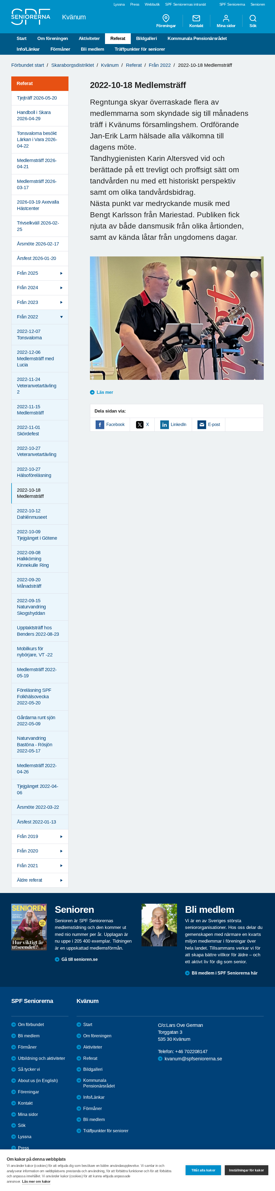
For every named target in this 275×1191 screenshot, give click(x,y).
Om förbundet (31, 1024)
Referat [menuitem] (24, 83)
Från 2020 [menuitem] (27, 851)
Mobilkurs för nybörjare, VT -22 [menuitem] (34, 651)
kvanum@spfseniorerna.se (193, 1058)
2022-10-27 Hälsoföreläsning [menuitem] (34, 472)
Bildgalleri (146, 38)
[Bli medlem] (159, 925)
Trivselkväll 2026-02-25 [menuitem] (38, 226)
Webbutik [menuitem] (152, 4)
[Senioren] (29, 927)
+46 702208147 (191, 1051)
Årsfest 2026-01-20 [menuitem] (36, 258)
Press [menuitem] (134, 4)
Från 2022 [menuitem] (27, 316)
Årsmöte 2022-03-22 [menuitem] (38, 807)
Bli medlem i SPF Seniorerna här (225, 973)
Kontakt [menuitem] (196, 25)
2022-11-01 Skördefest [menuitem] (28, 430)
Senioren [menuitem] (258, 4)
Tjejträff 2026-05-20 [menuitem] (37, 98)
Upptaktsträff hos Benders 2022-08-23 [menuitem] (38, 631)
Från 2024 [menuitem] (27, 287)
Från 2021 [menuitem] (27, 865)
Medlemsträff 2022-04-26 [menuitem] (37, 768)
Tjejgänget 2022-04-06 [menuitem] (37, 789)
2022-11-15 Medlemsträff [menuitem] (30, 410)
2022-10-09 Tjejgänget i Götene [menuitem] (37, 535)
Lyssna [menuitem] (119, 4)
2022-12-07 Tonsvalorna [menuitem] (29, 334)
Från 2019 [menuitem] (27, 836)
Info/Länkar (28, 49)
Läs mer (105, 392)
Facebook (115, 424)
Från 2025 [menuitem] (27, 273)
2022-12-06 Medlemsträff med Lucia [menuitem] (35, 358)
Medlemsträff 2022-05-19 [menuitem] (37, 672)
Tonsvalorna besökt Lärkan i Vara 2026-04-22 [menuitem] (37, 140)
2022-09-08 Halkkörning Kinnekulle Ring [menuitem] (33, 559)
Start (22, 38)
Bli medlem (92, 49)
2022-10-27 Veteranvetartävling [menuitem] (36, 451)
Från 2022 (160, 65)
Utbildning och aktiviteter (41, 1058)
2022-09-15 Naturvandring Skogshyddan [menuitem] (31, 607)
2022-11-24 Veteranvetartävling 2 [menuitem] (36, 386)
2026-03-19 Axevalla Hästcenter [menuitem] (38, 205)
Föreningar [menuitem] (166, 25)
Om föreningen (52, 38)
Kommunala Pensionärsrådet (197, 38)
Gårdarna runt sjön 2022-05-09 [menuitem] (36, 720)
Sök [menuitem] (252, 25)
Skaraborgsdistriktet (72, 65)
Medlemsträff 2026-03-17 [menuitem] (37, 184)
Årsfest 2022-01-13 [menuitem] (36, 822)
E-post (214, 424)
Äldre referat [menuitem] (29, 880)
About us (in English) (38, 1080)
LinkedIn (178, 424)
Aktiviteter (89, 38)
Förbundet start (27, 65)
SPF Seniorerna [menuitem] (232, 4)
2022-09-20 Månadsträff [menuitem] (29, 583)
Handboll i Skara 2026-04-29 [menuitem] (34, 115)
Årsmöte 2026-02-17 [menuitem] (38, 244)
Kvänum (110, 65)
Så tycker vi (29, 1069)
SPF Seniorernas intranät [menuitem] (185, 4)
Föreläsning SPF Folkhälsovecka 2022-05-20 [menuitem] (34, 696)
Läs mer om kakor (36, 1181)
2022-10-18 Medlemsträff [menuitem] (30, 493)
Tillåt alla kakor (203, 1170)
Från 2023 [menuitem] (27, 302)
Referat (117, 38)
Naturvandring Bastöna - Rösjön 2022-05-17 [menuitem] (34, 744)
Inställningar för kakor (246, 1170)
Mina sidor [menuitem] (226, 25)
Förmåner (60, 49)
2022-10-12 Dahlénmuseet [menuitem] (32, 514)
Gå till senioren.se (79, 959)
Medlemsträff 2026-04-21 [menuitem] (37, 163)
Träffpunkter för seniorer (140, 49)
